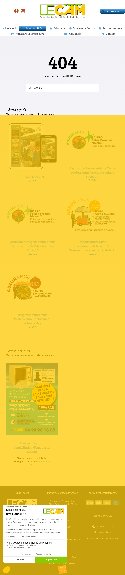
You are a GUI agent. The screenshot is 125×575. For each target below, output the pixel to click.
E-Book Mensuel (32, 177)
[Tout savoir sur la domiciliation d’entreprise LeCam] (32, 399)
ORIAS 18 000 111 (102, 515)
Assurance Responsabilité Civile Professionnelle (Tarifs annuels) (63, 504)
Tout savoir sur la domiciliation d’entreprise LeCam (32, 447)
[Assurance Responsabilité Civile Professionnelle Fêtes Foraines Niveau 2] (32, 197)
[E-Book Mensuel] (32, 123)
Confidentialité (104, 532)
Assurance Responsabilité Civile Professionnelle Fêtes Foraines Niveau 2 (32, 245)
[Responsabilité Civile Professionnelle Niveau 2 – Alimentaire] (32, 270)
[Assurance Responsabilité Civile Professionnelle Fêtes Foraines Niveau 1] (92, 123)
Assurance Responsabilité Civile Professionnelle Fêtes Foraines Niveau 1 (92, 172)
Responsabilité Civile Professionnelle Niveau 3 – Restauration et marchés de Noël (92, 245)
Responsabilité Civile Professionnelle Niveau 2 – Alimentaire (32, 318)
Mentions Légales (104, 526)
